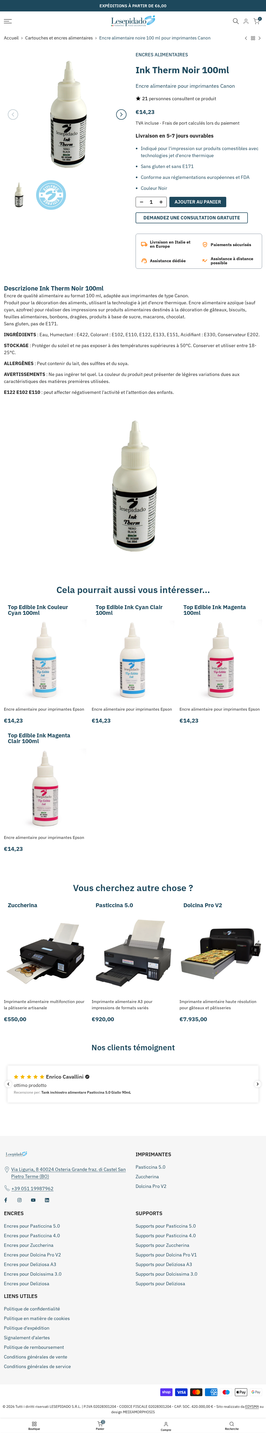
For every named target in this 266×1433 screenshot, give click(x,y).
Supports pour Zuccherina (162, 1245)
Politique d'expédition (26, 1328)
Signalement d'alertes (27, 1338)
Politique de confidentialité (32, 1309)
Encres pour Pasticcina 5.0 (32, 1226)
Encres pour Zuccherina (29, 1245)
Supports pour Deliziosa (160, 1284)
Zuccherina (147, 1177)
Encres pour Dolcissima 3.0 (33, 1274)
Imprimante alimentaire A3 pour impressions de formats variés (122, 1004)
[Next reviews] (257, 1084)
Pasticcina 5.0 (150, 1167)
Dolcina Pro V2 (151, 1186)
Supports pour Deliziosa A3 (164, 1264)
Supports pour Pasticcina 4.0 (166, 1236)
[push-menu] (8, 21)
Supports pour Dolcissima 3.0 (166, 1274)
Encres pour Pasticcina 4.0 (32, 1236)
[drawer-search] (236, 21)
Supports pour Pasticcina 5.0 (166, 1226)
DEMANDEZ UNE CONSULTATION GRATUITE (191, 218)
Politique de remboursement (34, 1347)
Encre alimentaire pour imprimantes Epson (44, 709)
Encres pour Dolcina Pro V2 (32, 1255)
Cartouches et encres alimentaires (59, 38)
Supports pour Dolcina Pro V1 (166, 1255)
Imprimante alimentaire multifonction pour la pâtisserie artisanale (44, 1004)
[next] (121, 114)
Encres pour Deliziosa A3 (30, 1264)
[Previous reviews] (8, 1084)
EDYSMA (252, 1406)
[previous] (13, 114)
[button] (133, 1084)
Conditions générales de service (37, 1366)
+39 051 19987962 (32, 1189)
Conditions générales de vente (35, 1357)
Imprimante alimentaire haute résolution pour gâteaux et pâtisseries (217, 1004)
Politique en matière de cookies (37, 1318)
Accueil (11, 38)
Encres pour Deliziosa (26, 1284)
